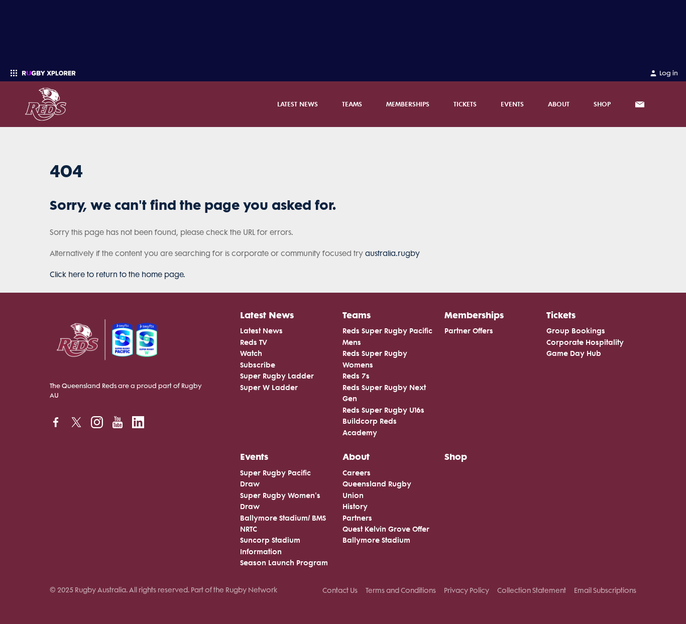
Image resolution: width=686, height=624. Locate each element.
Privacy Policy (466, 590)
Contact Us (340, 590)
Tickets (465, 104)
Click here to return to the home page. (117, 274)
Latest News (297, 104)
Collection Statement (531, 590)
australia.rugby (392, 253)
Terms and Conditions (401, 590)
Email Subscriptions (605, 590)
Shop (602, 104)
